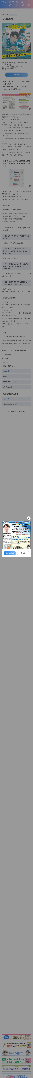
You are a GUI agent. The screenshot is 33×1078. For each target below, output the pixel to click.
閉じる (23, 553)
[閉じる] (29, 518)
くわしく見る (10, 553)
